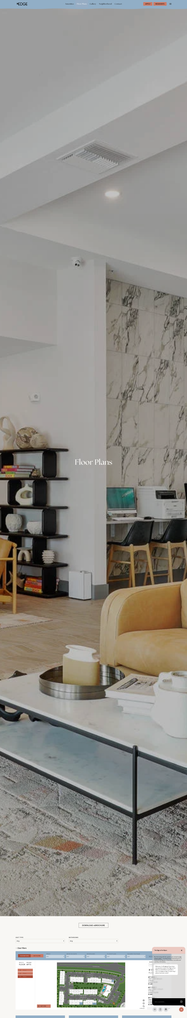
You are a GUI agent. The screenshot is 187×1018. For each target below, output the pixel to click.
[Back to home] (22, 4)
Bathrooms (73, 937)
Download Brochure (93, 925)
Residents (160, 4)
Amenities (69, 4)
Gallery (93, 4)
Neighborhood (105, 4)
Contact (118, 4)
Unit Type (19, 937)
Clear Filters (21, 948)
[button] (170, 4)
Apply (147, 4)
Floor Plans (82, 4)
